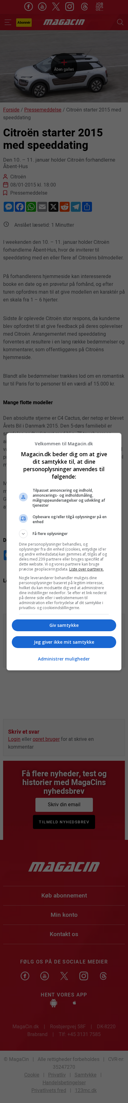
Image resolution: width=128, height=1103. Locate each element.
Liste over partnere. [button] (86, 569)
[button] (64, 533)
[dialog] (64, 551)
